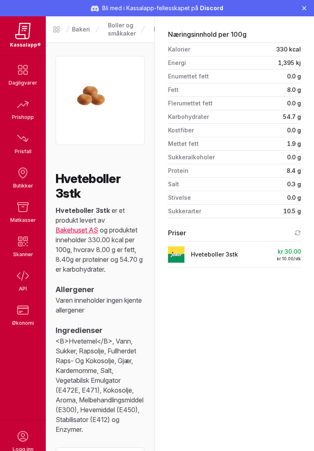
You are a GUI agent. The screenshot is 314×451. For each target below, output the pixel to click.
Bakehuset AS (77, 230)
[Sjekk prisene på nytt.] (297, 233)
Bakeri (81, 29)
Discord (211, 7)
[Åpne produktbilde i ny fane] (100, 100)
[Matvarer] (56, 29)
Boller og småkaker (122, 29)
